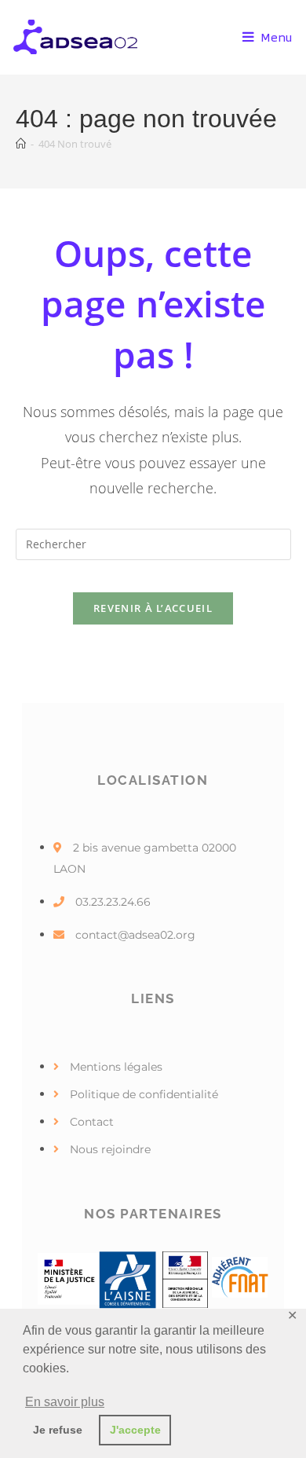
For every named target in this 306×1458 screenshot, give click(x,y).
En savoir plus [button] (64, 1402)
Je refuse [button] (57, 1429)
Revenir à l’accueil (153, 608)
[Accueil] (21, 144)
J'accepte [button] (135, 1429)
